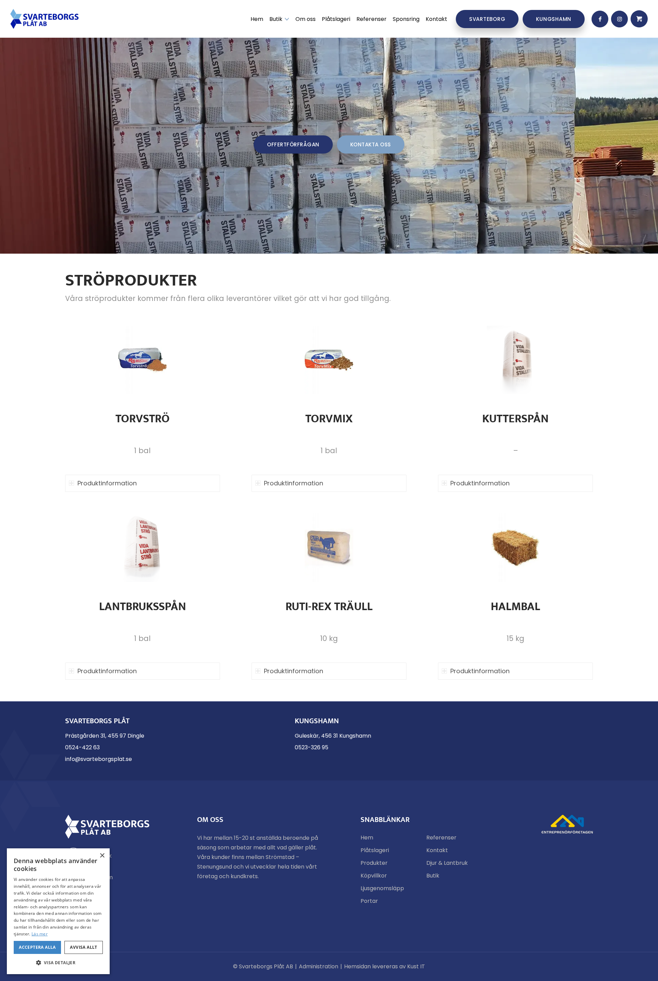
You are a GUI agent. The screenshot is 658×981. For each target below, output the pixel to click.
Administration (318, 966)
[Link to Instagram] (619, 19)
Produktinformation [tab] (107, 483)
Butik (432, 876)
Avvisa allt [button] (83, 947)
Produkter (374, 863)
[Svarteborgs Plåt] (44, 19)
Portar (369, 901)
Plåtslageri (375, 850)
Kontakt (437, 850)
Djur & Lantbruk (447, 863)
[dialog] (58, 911)
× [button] (102, 855)
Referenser (441, 837)
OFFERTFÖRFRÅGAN (293, 144)
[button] (58, 962)
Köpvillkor (374, 876)
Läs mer (40, 934)
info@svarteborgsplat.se (98, 759)
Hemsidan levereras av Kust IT (384, 966)
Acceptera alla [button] (37, 947)
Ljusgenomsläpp (382, 888)
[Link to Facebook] (600, 19)
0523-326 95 (311, 747)
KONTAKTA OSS (370, 144)
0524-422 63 (82, 747)
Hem (367, 837)
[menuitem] (257, 19)
